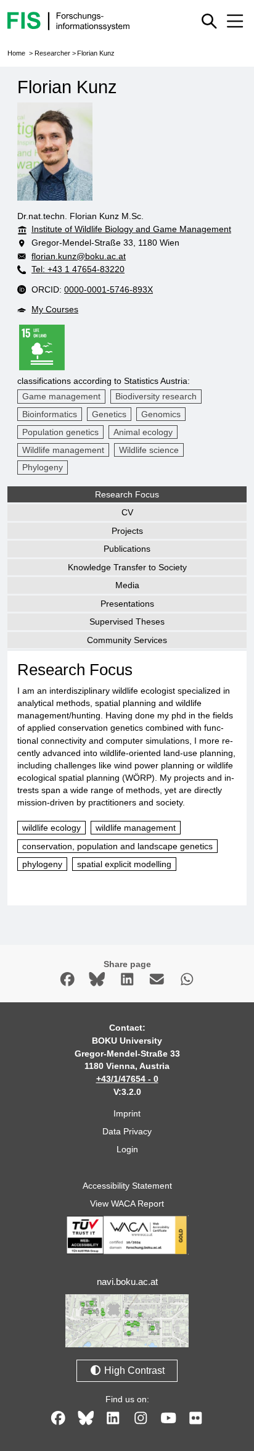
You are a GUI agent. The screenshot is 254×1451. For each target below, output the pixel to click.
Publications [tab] (127, 549)
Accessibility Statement (127, 1186)
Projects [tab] (127, 531)
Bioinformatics (49, 414)
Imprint (127, 1113)
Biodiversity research (156, 396)
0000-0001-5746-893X (108, 289)
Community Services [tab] (127, 640)
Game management (61, 396)
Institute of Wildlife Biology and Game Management (131, 229)
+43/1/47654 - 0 (127, 1079)
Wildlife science (149, 450)
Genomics (161, 414)
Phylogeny (42, 467)
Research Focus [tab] (127, 494)
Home (16, 53)
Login (127, 1149)
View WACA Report (127, 1203)
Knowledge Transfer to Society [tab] (127, 567)
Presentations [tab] (127, 604)
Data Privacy (127, 1131)
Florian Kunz (96, 53)
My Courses (54, 309)
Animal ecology (143, 432)
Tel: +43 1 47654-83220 (78, 269)
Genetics (109, 414)
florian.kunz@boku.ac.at (78, 256)
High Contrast (133, 1370)
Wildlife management (63, 450)
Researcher (52, 53)
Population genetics (60, 432)
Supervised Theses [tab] (127, 621)
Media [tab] (127, 585)
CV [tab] (127, 512)
